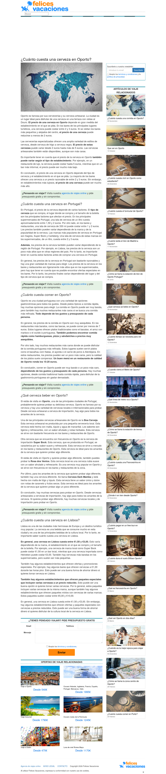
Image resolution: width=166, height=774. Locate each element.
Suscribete (138, 70)
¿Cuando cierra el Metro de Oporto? (123, 369)
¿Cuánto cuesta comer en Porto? (122, 713)
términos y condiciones (67, 646)
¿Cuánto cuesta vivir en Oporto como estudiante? (124, 180)
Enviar (62, 652)
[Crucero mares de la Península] (83, 704)
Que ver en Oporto (115, 148)
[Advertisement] (83, 37)
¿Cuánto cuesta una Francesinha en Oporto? (124, 464)
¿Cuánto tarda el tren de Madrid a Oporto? (122, 242)
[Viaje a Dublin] (40, 739)
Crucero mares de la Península (75, 717)
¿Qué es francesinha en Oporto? (122, 588)
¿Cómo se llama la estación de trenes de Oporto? (124, 431)
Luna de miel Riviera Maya (74, 747)
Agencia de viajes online (31, 766)
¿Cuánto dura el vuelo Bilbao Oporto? (124, 558)
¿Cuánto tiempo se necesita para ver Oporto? (124, 338)
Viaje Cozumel (26, 717)
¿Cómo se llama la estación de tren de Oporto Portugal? (125, 275)
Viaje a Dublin (26, 747)
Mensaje (27, 632)
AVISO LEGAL (49, 766)
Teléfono (70, 626)
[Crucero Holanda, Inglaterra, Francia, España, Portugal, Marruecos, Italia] (83, 671)
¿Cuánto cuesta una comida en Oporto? (125, 118)
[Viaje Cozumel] (40, 705)
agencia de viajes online (74, 193)
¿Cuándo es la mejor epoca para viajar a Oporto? (125, 649)
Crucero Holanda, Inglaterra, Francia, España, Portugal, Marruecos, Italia (81, 687)
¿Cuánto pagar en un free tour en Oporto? (122, 527)
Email (28, 626)
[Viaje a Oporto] (40, 678)
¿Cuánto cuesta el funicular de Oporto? (125, 210)
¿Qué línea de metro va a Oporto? (122, 399)
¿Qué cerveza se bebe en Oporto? (123, 306)
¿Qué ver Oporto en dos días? (121, 618)
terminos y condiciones (127, 74)
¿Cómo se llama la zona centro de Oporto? (123, 683)
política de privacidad (116, 76)
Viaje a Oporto (26, 686)
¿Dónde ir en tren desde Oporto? (122, 495)
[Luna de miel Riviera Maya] (83, 733)
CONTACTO (62, 766)
